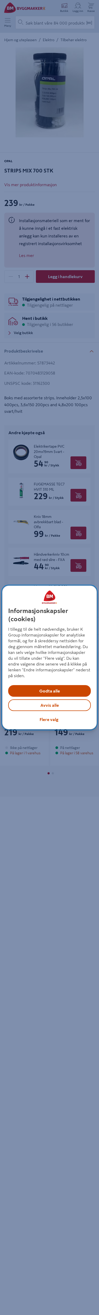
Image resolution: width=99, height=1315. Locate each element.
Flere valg (49, 719)
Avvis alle (49, 705)
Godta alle (49, 691)
